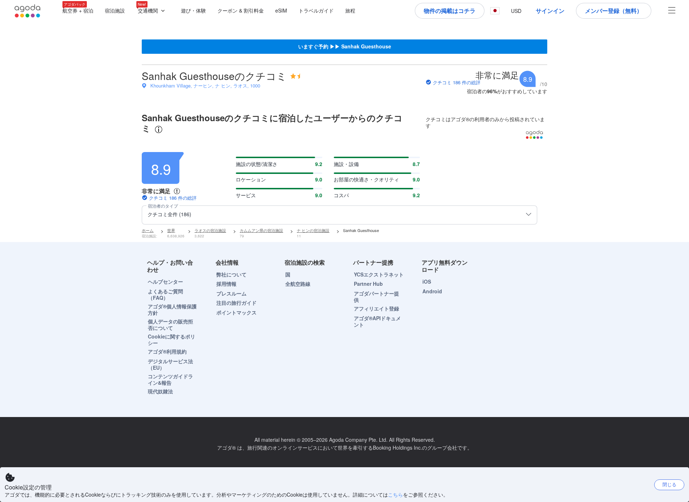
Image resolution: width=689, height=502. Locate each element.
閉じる (669, 484)
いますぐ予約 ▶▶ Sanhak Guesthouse (344, 46)
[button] (153, 11)
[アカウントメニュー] (671, 10)
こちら (395, 494)
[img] (295, 76)
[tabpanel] (344, 184)
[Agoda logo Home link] (27, 11)
